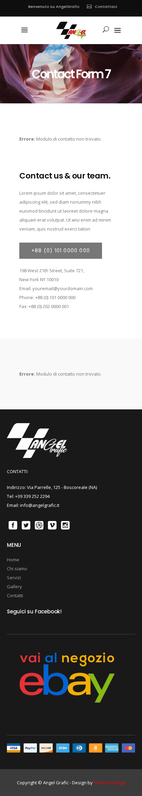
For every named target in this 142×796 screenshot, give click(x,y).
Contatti (15, 595)
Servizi (14, 577)
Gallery (14, 586)
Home (13, 560)
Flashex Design (109, 782)
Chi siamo (17, 568)
